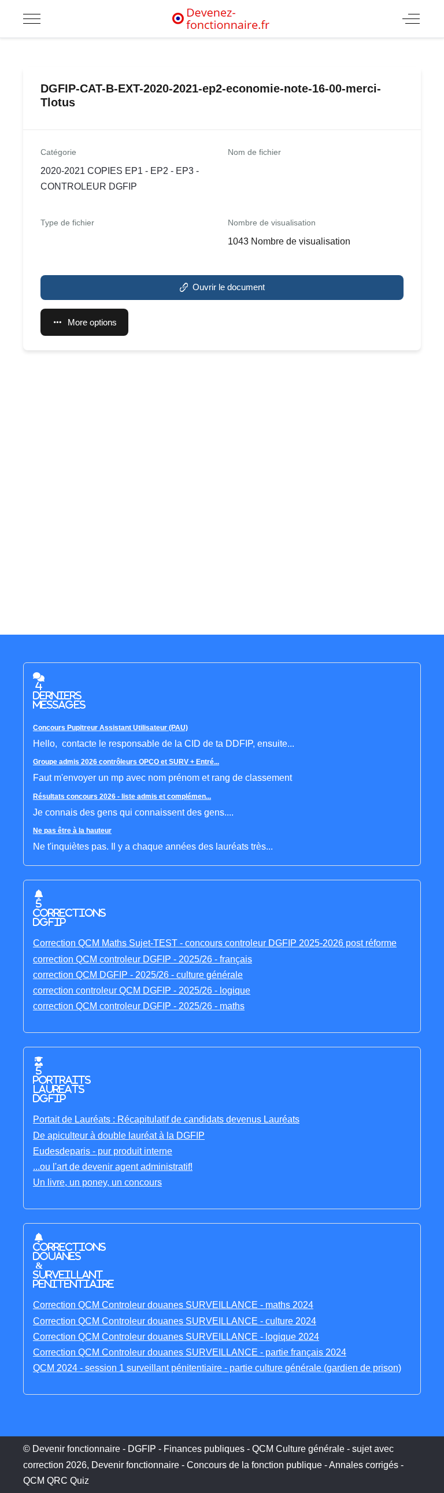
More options (92, 322)
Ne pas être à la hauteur (72, 831)
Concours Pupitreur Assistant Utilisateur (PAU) (110, 728)
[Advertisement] (222, 487)
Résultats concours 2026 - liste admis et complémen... (122, 796)
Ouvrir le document (229, 287)
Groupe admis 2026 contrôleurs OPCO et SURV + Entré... (126, 762)
